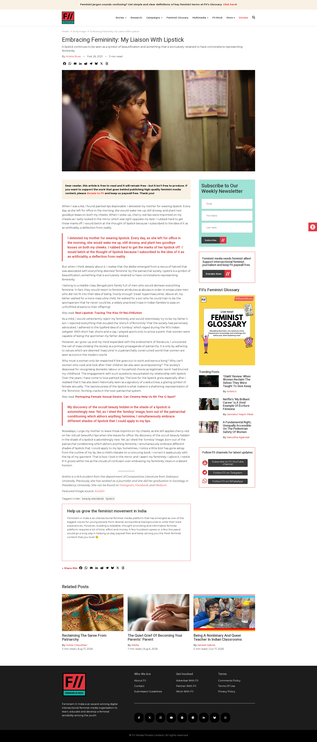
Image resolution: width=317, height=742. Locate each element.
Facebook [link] (142, 485)
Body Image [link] (79, 31)
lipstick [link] (110, 498)
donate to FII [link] (95, 193)
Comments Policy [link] (229, 680)
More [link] (230, 17)
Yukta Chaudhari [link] (76, 645)
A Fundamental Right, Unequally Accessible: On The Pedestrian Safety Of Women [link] (237, 427)
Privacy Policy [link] (226, 691)
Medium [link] (161, 485)
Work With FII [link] (185, 691)
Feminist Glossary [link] (177, 17)
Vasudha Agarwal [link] (238, 437)
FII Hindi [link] (217, 17)
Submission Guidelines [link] (148, 691)
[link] (312, 227)
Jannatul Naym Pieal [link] (240, 414)
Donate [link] (243, 17)
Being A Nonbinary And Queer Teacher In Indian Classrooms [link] (218, 637)
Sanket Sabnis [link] (206, 645)
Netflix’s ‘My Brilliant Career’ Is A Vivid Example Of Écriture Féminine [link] (236, 404)
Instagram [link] (127, 485)
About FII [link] (140, 680)
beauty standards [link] (93, 498)
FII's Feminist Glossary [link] (219, 290)
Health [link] (65, 31)
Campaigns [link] (153, 17)
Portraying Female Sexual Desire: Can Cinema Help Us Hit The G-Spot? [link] (125, 396)
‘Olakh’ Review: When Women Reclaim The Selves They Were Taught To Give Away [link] (237, 381)
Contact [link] (139, 686)
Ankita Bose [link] (73, 56)
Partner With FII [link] (186, 686)
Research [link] (136, 17)
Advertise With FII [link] (187, 680)
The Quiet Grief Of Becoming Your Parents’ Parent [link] (155, 637)
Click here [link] (229, 4)
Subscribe (210, 240)
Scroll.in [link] (100, 491)
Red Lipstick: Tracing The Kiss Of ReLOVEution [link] (108, 312)
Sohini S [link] (231, 391)
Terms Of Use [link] (226, 686)
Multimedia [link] (200, 17)
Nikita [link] (135, 645)
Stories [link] (120, 17)
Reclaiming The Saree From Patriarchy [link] (84, 637)
